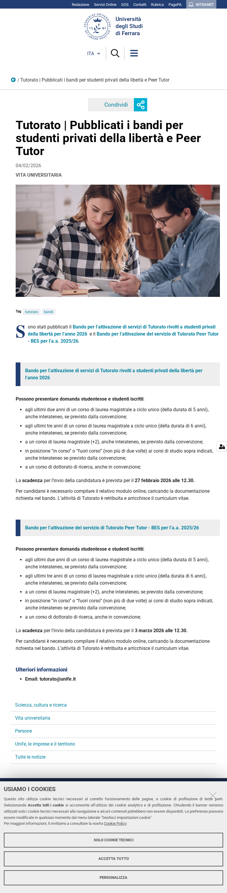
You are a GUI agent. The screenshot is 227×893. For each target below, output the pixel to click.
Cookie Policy (115, 823)
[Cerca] (115, 53)
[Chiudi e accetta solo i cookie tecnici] (213, 795)
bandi (48, 312)
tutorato (31, 312)
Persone (23, 731)
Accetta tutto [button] (113, 858)
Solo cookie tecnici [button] (114, 840)
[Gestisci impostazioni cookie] (222, 446)
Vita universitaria (32, 718)
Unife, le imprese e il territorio (45, 744)
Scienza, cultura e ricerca (41, 705)
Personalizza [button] (113, 877)
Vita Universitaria (14, 81)
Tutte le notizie (30, 757)
